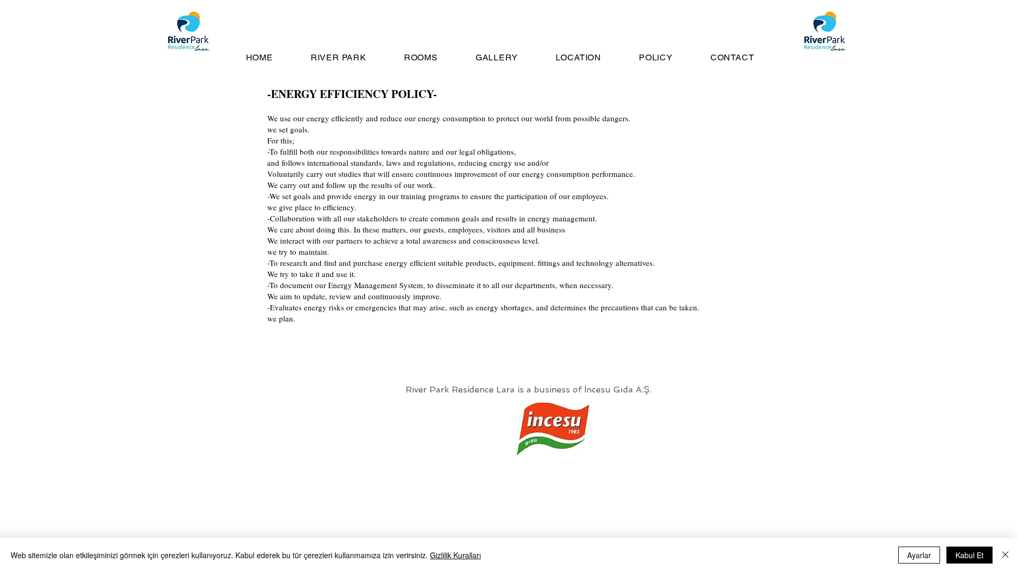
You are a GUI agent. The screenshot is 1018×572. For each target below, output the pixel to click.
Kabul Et (969, 555)
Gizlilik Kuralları (455, 555)
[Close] (1005, 555)
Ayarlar (919, 555)
